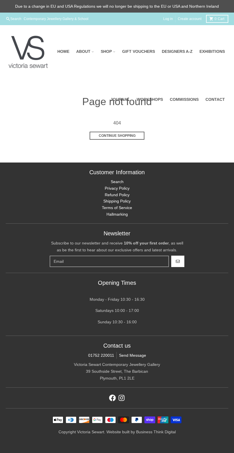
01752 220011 (101, 355)
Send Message (132, 355)
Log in (168, 19)
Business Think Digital (156, 432)
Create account (189, 19)
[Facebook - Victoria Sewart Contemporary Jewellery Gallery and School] (112, 397)
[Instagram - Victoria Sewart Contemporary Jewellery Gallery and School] (121, 397)
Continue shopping (117, 136)
